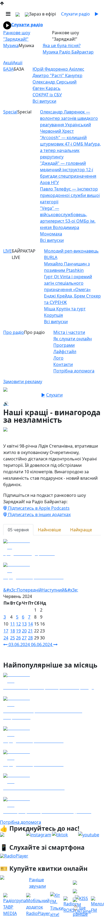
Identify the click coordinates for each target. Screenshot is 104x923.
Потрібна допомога (73, 371)
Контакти (63, 364)
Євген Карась (47, 88)
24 (5, 638)
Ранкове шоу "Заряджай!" (16, 36)
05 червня (18, 530)
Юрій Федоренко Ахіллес (58, 69)
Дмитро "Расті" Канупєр (57, 75)
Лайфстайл (64, 351)
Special (10, 112)
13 (24, 624)
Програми (64, 345)
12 (18, 624)
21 (30, 631)
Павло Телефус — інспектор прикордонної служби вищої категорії (70, 195)
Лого (58, 358)
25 (12, 638)
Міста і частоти (69, 332)
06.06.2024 (42, 644)
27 (24, 638)
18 (12, 631)
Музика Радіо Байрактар (68, 52)
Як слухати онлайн (72, 339)
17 (5, 631)
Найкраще (81, 530)
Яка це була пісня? (62, 45)
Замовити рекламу (22, 381)
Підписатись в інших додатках (39, 514)
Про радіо (13, 332)
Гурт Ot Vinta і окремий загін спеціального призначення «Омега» (68, 283)
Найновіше (49, 530)
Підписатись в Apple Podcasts (38, 508)
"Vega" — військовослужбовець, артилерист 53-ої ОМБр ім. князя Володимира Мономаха (67, 221)
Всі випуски (44, 101)
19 (18, 631)
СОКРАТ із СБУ (47, 95)
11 (12, 624)
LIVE (7, 251)
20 (24, 631)
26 (18, 638)
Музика (11, 45)
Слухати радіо (27, 25)
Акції (8, 63)
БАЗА (8, 69)
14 (30, 624)
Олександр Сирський (55, 82)
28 (30, 638)
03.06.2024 (19, 644)
